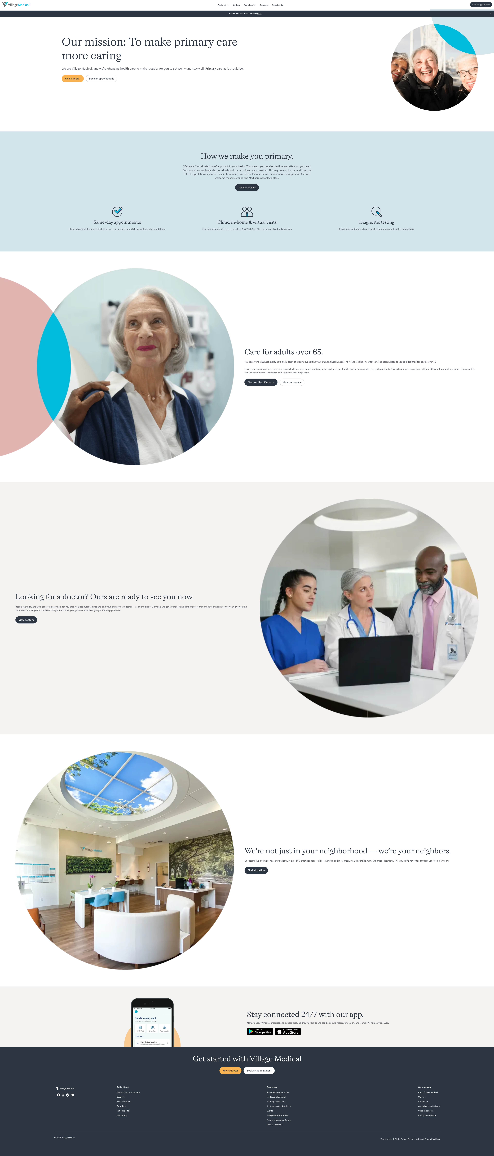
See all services (247, 187)
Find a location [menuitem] (250, 5)
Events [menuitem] (270, 1110)
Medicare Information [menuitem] (276, 1097)
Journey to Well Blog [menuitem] (276, 1101)
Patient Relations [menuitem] (274, 1124)
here (259, 13)
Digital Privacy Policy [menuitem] (404, 1139)
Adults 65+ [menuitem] (222, 5)
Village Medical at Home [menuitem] (278, 1115)
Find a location (256, 870)
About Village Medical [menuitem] (428, 1092)
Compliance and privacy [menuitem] (429, 1106)
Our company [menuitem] (424, 1087)
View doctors (26, 620)
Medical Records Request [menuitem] (128, 1092)
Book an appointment (481, 4)
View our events (292, 382)
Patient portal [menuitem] (277, 5)
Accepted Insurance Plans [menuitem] (278, 1092)
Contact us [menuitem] (423, 1101)
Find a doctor (73, 78)
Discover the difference (261, 382)
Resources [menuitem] (272, 1087)
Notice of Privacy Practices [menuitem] (428, 1139)
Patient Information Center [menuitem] (279, 1120)
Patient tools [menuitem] (123, 1087)
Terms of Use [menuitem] (386, 1139)
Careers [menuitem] (421, 1097)
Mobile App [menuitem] (122, 1115)
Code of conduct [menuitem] (425, 1110)
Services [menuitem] (236, 5)
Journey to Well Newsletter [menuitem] (279, 1106)
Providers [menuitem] (264, 5)
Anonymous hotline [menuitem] (427, 1115)
